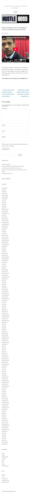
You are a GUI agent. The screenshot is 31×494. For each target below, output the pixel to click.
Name (4, 125)
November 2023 (5, 224)
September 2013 (5, 429)
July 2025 (4, 200)
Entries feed (4, 478)
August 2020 (4, 278)
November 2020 (5, 273)
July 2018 (4, 324)
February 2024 (5, 218)
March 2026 (4, 193)
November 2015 (5, 382)
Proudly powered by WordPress (8, 491)
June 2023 (4, 231)
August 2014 (4, 409)
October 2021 (5, 260)
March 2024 (4, 217)
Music (3, 460)
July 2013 (4, 433)
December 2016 (5, 358)
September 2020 (5, 277)
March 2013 (4, 440)
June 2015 (4, 391)
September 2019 (5, 298)
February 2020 (5, 289)
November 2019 (5, 295)
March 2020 (4, 287)
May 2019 (4, 306)
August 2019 (4, 300)
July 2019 (4, 302)
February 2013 (5, 442)
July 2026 (4, 189)
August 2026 (4, 188)
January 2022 (5, 255)
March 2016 (4, 375)
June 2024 (4, 215)
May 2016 (4, 371)
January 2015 (5, 400)
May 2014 (4, 415)
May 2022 (4, 249)
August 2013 (4, 431)
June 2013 (4, 435)
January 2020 (5, 291)
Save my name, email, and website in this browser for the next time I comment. (15, 145)
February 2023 (5, 235)
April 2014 (4, 416)
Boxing (3, 455)
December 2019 (5, 293)
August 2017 (4, 344)
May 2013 (4, 436)
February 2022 (5, 253)
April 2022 (4, 251)
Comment (5, 108)
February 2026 (5, 195)
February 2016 (5, 376)
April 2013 (4, 438)
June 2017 (4, 347)
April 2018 (4, 329)
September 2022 (5, 244)
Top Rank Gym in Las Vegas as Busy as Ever (12, 168)
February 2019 (5, 311)
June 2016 (4, 369)
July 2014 (4, 411)
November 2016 (5, 360)
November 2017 (5, 338)
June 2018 (4, 326)
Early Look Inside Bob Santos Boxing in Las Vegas (13, 166)
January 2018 (5, 335)
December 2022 (5, 238)
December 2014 (5, 402)
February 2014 (5, 420)
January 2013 (5, 444)
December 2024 (5, 213)
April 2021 (4, 267)
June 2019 (4, 304)
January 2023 (5, 237)
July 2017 (4, 346)
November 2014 (5, 404)
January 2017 (5, 356)
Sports (3, 464)
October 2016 (5, 362)
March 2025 (4, 208)
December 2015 (5, 380)
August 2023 (4, 227)
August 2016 (4, 366)
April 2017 (4, 351)
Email (3, 131)
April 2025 (4, 206)
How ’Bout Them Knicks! (7, 173)
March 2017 (4, 353)
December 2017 (5, 336)
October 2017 (5, 340)
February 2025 (5, 209)
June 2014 (4, 413)
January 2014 (5, 422)
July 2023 (4, 229)
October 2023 (5, 226)
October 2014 (5, 406)
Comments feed (5, 480)
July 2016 (4, 367)
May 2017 (4, 349)
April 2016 (4, 373)
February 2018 (5, 333)
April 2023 (4, 233)
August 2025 (4, 198)
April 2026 (4, 191)
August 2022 (4, 246)
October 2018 (5, 318)
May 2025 (4, 204)
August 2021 (4, 262)
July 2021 (4, 264)
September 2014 (5, 407)
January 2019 (5, 313)
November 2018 (5, 317)
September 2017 (5, 342)
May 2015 (4, 393)
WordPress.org (5, 482)
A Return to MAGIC (6, 164)
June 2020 (4, 282)
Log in (3, 476)
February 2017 (5, 355)
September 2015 (5, 386)
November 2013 (5, 425)
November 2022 (5, 240)
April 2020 (4, 286)
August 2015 (4, 387)
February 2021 (5, 269)
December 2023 (5, 222)
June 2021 (4, 266)
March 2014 (4, 418)
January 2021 (5, 271)
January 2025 (5, 211)
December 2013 (5, 424)
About (3, 453)
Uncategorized (5, 465)
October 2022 (5, 242)
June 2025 (4, 202)
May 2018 (4, 327)
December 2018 (5, 315)
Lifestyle (4, 458)
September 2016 (5, 364)
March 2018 (4, 331)
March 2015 (4, 396)
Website (4, 137)
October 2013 (5, 427)
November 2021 (5, 258)
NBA (3, 462)
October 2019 (5, 297)
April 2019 (4, 307)
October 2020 (5, 275)
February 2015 (5, 398)
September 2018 (5, 320)
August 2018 (4, 322)
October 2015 (5, 384)
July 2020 (4, 280)
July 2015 (4, 389)
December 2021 (5, 257)
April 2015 (4, 395)
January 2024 (5, 220)
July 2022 (4, 247)
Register (4, 475)
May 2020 (4, 284)
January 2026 (5, 197)
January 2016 (5, 378)
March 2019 (4, 309)
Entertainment (5, 456)
